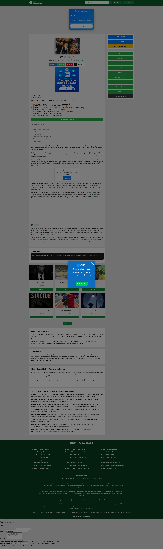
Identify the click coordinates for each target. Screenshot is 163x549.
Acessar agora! (81, 283)
